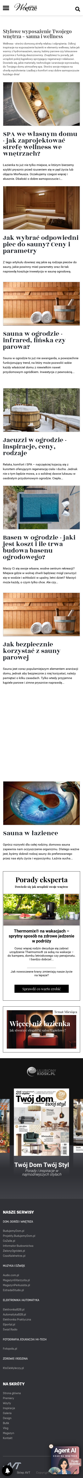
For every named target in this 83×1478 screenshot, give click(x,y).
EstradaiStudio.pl (13, 1290)
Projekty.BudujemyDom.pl (19, 1236)
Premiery (8, 1398)
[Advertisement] (41, 734)
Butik (6, 1423)
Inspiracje (9, 1408)
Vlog (5, 1428)
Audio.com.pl (11, 1275)
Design (7, 1418)
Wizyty (7, 1403)
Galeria (7, 1413)
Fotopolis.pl (10, 1348)
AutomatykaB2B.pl (14, 1314)
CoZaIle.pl (9, 1241)
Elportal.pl (9, 1324)
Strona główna (12, 1393)
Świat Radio (10, 1329)
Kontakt (7, 1438)
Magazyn (8, 1433)
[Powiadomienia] (7, 1470)
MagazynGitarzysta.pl (16, 1280)
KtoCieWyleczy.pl (13, 1368)
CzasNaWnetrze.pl (14, 1256)
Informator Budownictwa (18, 1246)
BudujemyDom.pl (13, 1231)
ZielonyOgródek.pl (14, 1251)
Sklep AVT (23, 1472)
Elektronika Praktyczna (17, 1319)
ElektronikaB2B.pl (13, 1309)
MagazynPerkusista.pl (16, 1285)
